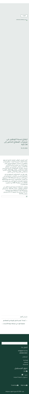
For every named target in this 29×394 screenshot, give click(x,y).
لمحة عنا (25, 360)
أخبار (21, 317)
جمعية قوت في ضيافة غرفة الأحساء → (13, 324)
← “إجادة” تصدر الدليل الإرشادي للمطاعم (15, 320)
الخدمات (26, 362)
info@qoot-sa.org (22, 351)
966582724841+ (23, 353)
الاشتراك (25, 364)
